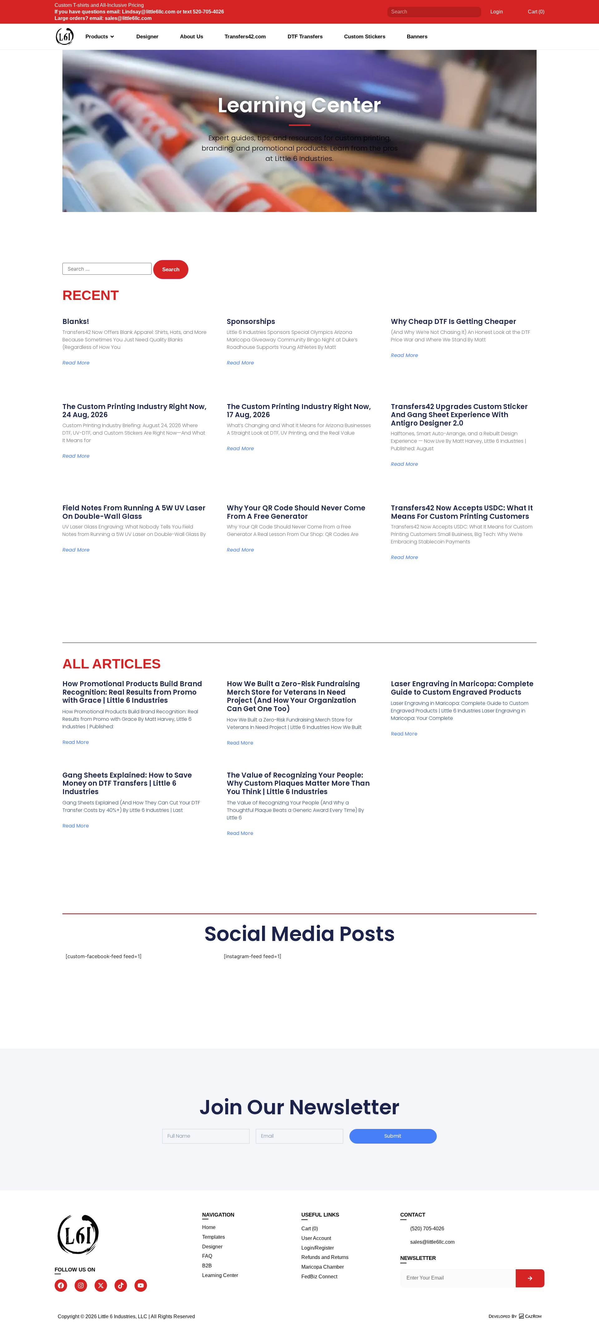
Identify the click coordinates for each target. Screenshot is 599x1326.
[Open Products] (112, 37)
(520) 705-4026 (427, 1228)
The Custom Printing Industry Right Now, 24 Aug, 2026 (134, 411)
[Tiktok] (120, 1285)
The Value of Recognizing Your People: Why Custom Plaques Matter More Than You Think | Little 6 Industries (298, 783)
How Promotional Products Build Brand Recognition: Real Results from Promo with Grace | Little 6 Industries (132, 692)
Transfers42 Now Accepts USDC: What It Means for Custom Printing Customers (462, 512)
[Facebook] (61, 1285)
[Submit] (471, 12)
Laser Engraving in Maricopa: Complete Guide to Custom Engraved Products (462, 688)
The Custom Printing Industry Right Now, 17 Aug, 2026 (299, 411)
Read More (76, 362)
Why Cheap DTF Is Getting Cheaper (453, 321)
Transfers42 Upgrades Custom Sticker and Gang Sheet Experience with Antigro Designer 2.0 (459, 415)
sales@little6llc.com (432, 1242)
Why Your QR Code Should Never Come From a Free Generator (296, 512)
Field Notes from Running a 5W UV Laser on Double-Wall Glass (134, 512)
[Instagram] (81, 1285)
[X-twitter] (101, 1285)
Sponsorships (251, 321)
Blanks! (75, 321)
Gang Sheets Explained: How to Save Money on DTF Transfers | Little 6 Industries (127, 783)
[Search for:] (107, 269)
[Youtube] (140, 1285)
